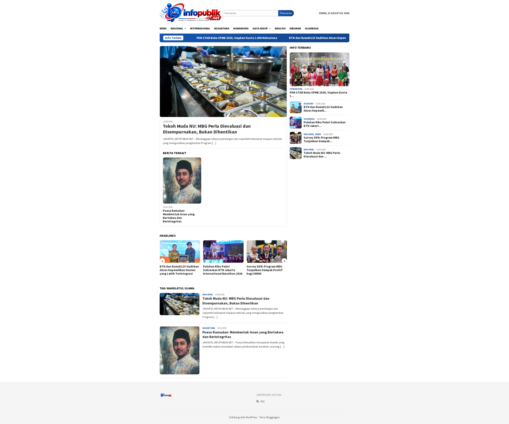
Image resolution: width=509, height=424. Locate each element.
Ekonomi (309, 103)
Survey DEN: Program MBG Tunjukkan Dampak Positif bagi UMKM (265, 270)
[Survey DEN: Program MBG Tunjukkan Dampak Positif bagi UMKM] (267, 251)
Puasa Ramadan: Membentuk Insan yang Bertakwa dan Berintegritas (179, 216)
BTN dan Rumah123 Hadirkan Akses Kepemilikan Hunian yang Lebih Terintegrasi (323, 38)
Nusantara (208, 328)
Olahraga (309, 119)
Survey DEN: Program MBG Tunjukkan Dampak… (321, 139)
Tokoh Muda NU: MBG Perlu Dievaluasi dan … (322, 154)
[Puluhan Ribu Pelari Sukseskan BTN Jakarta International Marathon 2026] (223, 251)
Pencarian (286, 13)
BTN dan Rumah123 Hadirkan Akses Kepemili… (323, 108)
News (318, 134)
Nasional (207, 294)
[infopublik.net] (191, 13)
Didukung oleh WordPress (243, 417)
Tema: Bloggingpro (269, 417)
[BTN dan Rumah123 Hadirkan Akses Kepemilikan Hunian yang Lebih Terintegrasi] (180, 251)
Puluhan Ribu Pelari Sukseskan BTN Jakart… (325, 124)
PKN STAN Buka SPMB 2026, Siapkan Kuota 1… (318, 94)
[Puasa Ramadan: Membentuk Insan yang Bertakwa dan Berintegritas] (182, 180)
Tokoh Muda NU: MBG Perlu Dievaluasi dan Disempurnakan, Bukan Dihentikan (207, 129)
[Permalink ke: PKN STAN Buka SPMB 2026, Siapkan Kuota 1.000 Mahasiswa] (319, 69)
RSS (262, 401)
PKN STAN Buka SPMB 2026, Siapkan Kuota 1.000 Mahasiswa (217, 38)
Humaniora (296, 89)
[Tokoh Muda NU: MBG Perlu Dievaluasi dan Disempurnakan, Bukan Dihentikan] (223, 81)
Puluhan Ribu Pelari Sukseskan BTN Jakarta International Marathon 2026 (222, 270)
